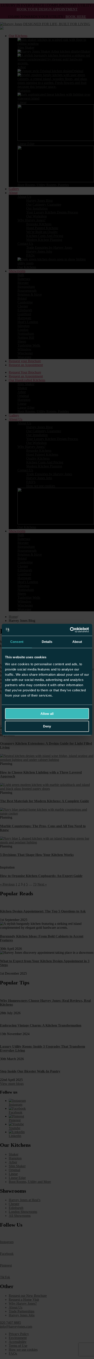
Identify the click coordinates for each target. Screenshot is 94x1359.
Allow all (47, 713)
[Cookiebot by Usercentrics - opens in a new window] (70, 630)
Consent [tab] (16, 642)
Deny (47, 726)
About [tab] (77, 642)
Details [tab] (47, 642)
